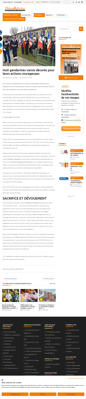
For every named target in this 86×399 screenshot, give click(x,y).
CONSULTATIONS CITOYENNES (14, 19)
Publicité (7, 344)
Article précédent (10, 279)
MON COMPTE (8, 2)
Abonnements (9, 338)
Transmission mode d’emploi (76, 181)
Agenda (62, 144)
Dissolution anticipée (33, 348)
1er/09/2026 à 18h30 (75, 150)
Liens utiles (8, 356)
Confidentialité (9, 365)
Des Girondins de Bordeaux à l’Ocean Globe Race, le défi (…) (10, 306)
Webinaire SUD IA (76, 167)
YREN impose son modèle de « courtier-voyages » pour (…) (28, 306)
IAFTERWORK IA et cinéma (76, 154)
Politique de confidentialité (76, 378)
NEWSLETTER (29, 2)
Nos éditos (71, 362)
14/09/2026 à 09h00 (75, 178)
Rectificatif (29, 366)
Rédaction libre (31, 369)
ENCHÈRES (38, 15)
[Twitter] (73, 2)
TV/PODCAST (61, 15)
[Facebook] (76, 2)
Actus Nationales (73, 368)
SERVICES (49, 15)
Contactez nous (10, 347)
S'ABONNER (18, 2)
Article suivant (48, 279)
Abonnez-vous (72, 78)
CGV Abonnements (11, 368)
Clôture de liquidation (33, 351)
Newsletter (8, 341)
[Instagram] (82, 2)
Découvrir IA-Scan (73, 128)
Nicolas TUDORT (12, 78)
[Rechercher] (81, 29)
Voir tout (52, 283)
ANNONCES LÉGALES (10, 15)
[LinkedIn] (79, 2)
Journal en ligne (10, 332)
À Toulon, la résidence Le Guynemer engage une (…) (46, 306)
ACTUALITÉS (26, 15)
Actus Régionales (73, 365)
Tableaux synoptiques (12, 335)
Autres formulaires (32, 372)
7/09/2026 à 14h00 (75, 164)
